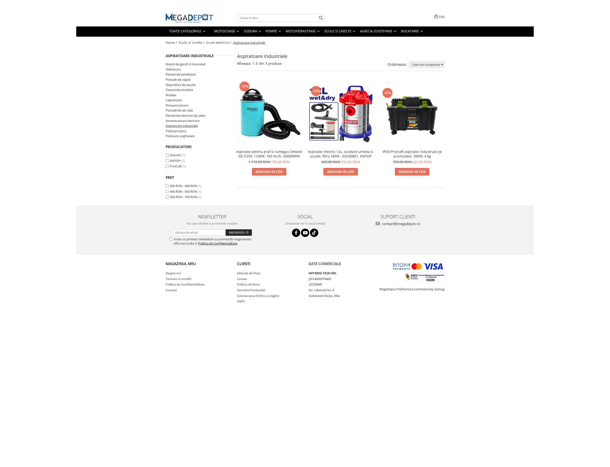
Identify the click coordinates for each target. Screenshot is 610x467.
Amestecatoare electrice (182, 121)
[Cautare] (321, 18)
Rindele (171, 95)
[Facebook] (296, 233)
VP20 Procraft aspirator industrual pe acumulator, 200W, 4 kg (412, 153)
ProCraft (176, 166)
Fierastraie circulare (179, 90)
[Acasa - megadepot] (189, 18)
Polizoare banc (176, 131)
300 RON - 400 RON (183, 186)
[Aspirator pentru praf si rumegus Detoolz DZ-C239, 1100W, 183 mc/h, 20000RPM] (269, 113)
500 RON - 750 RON (183, 197)
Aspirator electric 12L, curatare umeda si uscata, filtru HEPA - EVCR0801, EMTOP (340, 153)
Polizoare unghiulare (180, 136)
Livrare (242, 279)
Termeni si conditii (178, 279)
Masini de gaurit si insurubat (186, 64)
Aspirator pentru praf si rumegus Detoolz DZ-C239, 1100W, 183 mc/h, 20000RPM (269, 153)
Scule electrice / (219, 42)
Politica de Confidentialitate (217, 243)
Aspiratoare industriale (182, 126)
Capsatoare (174, 100)
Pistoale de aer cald (179, 110)
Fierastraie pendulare (181, 74)
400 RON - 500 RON (183, 191)
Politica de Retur (248, 284)
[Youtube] (305, 233)
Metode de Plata (248, 273)
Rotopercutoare (177, 105)
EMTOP (175, 161)
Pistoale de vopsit (178, 79)
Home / (172, 42)
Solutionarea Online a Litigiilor (258, 296)
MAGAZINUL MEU (181, 263)
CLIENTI (243, 263)
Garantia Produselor (251, 290)
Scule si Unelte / (192, 42)
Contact (171, 290)
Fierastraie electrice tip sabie (185, 115)
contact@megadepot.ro (400, 223)
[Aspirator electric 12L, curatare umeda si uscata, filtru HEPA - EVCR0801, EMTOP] (340, 114)
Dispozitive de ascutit (181, 85)
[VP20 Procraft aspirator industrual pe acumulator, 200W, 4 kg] (412, 114)
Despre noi (173, 273)
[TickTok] (314, 233)
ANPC (241, 301)
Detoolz (175, 155)
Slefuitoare (173, 69)
